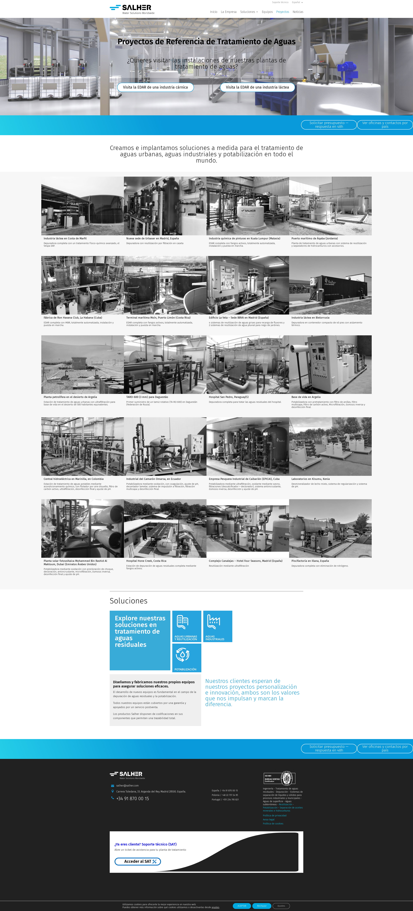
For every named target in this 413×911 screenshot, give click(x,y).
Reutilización (285, 804)
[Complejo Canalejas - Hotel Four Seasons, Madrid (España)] (247, 528)
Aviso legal (268, 819)
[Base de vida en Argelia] (330, 364)
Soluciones (247, 12)
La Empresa (229, 12)
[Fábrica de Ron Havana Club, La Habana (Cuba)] (82, 285)
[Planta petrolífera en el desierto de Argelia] (82, 364)
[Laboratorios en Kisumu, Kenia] (330, 446)
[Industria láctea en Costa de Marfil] (82, 206)
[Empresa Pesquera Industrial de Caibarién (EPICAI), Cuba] (247, 446)
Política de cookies (273, 823)
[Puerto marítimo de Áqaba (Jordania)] (330, 206)
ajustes (215, 907)
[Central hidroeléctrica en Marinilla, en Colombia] (82, 446)
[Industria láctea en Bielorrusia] (330, 285)
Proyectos (282, 12)
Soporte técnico (280, 2)
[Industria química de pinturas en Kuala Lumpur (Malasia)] (247, 206)
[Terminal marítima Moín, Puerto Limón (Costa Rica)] (165, 285)
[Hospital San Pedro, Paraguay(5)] (247, 364)
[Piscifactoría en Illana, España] (330, 528)
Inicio (213, 12)
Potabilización (270, 807)
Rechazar (262, 906)
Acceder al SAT (137, 861)
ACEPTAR (242, 906)
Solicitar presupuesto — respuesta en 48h (329, 124)
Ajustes (281, 906)
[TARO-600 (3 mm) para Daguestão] (165, 364)
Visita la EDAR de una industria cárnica (155, 87)
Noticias (298, 12)
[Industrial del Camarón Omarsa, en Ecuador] (165, 446)
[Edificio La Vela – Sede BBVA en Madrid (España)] (247, 285)
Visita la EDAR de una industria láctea (257, 87)
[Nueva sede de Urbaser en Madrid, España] (165, 206)
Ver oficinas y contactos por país (385, 124)
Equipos (267, 12)
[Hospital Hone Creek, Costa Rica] (165, 528)
